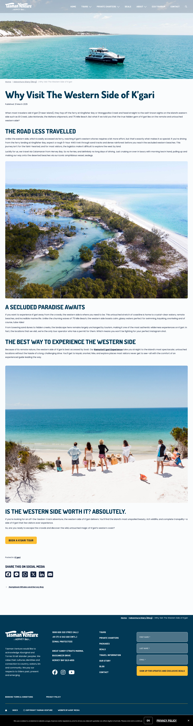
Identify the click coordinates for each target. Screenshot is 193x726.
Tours (102, 632)
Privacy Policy (53, 697)
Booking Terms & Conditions (19, 697)
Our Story (105, 660)
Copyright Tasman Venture (39, 710)
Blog (102, 666)
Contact (104, 672)
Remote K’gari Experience (108, 349)
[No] (188, 720)
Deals (102, 649)
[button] (90, 6)
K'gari (17, 557)
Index (15, 710)
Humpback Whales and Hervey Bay (26, 587)
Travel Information (110, 655)
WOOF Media (74, 710)
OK (148, 720)
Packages (104, 643)
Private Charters (109, 638)
